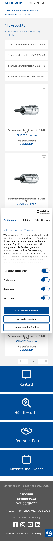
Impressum (9, 511)
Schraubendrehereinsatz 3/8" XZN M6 (26, 55)
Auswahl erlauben (26, 319)
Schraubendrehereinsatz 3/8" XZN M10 (26, 76)
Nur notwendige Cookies (26, 327)
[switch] (45, 279)
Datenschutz (27, 511)
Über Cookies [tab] (42, 220)
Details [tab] (26, 220)
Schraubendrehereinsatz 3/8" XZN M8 (26, 66)
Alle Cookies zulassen (26, 310)
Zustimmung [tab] (9, 220)
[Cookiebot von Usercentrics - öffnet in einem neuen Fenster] (37, 212)
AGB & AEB (44, 511)
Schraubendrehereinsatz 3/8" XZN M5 (26, 44)
